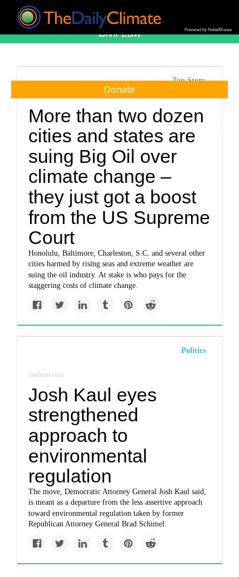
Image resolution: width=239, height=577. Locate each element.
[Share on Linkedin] (82, 305)
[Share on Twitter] (59, 305)
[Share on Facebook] (37, 305)
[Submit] (223, 127)
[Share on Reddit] (151, 305)
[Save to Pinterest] (128, 305)
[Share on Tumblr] (105, 305)
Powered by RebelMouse (208, 29)
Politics (193, 350)
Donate (119, 89)
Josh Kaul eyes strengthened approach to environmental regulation (92, 435)
